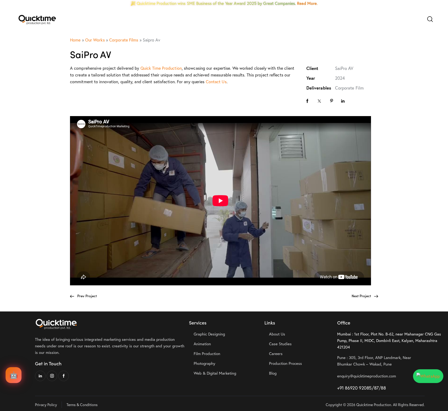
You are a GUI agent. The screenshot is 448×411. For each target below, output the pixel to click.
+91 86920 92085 (354, 388)
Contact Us (216, 81)
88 (383, 388)
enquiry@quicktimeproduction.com (366, 376)
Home (75, 40)
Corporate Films (123, 40)
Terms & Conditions (82, 404)
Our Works (95, 40)
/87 (375, 388)
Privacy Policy (46, 404)
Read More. (307, 3)
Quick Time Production (161, 68)
